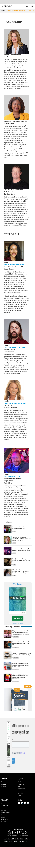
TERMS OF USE (17, 841)
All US (19, 782)
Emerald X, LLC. (15, 835)
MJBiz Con (3, 810)
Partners (3, 817)
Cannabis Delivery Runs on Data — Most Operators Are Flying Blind (21, 643)
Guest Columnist (5, 819)
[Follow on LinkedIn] (22, 803)
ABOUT (8, 838)
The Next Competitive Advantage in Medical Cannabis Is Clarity (21, 654)
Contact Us (3, 821)
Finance (19, 795)
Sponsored (15, 636)
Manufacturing (21, 788)
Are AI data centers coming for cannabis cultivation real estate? (21, 549)
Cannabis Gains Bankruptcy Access (16, 10)
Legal (19, 798)
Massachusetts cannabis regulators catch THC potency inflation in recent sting (20, 571)
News (14, 531)
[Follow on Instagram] (28, 803)
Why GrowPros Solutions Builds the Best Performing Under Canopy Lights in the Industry (21, 632)
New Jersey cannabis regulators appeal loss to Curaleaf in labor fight (21, 560)
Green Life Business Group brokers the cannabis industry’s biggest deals (21, 665)
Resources (3, 784)
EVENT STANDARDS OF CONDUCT (19, 840)
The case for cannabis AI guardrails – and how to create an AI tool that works (21, 538)
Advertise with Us (5, 805)
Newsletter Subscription (6, 808)
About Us (3, 803)
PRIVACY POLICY (26, 841)
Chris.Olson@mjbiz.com (12, 476)
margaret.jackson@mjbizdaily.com (15, 403)
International (21, 784)
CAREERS (13, 838)
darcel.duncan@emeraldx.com (14, 265)
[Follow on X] (25, 803)
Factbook (3, 815)
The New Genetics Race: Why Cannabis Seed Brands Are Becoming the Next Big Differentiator (20, 676)
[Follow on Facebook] (19, 803)
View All (28, 686)
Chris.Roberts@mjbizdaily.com (14, 347)
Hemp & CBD (21, 793)
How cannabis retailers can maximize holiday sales (20, 527)
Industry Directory (5, 812)
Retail (19, 786)
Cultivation (20, 791)
